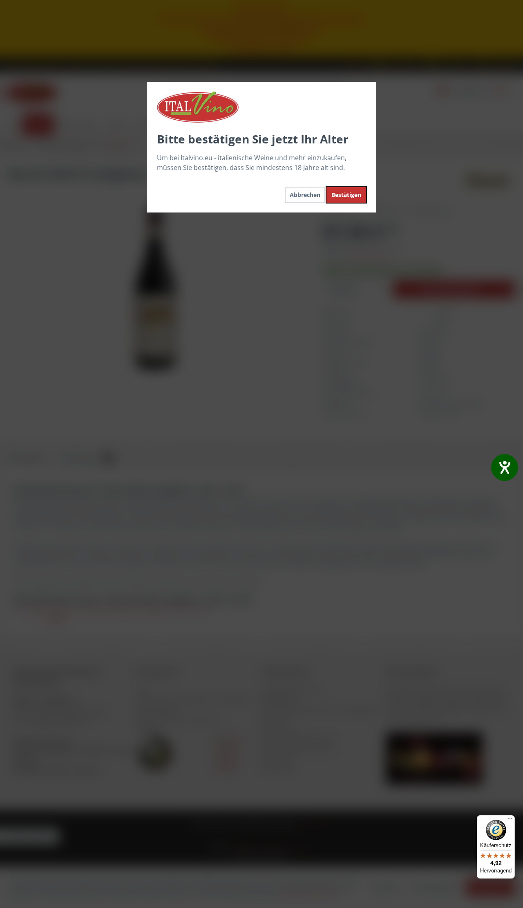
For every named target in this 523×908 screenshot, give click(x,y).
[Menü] (510, 820)
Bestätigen (346, 195)
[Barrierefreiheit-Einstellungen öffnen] (504, 467)
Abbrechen (305, 195)
